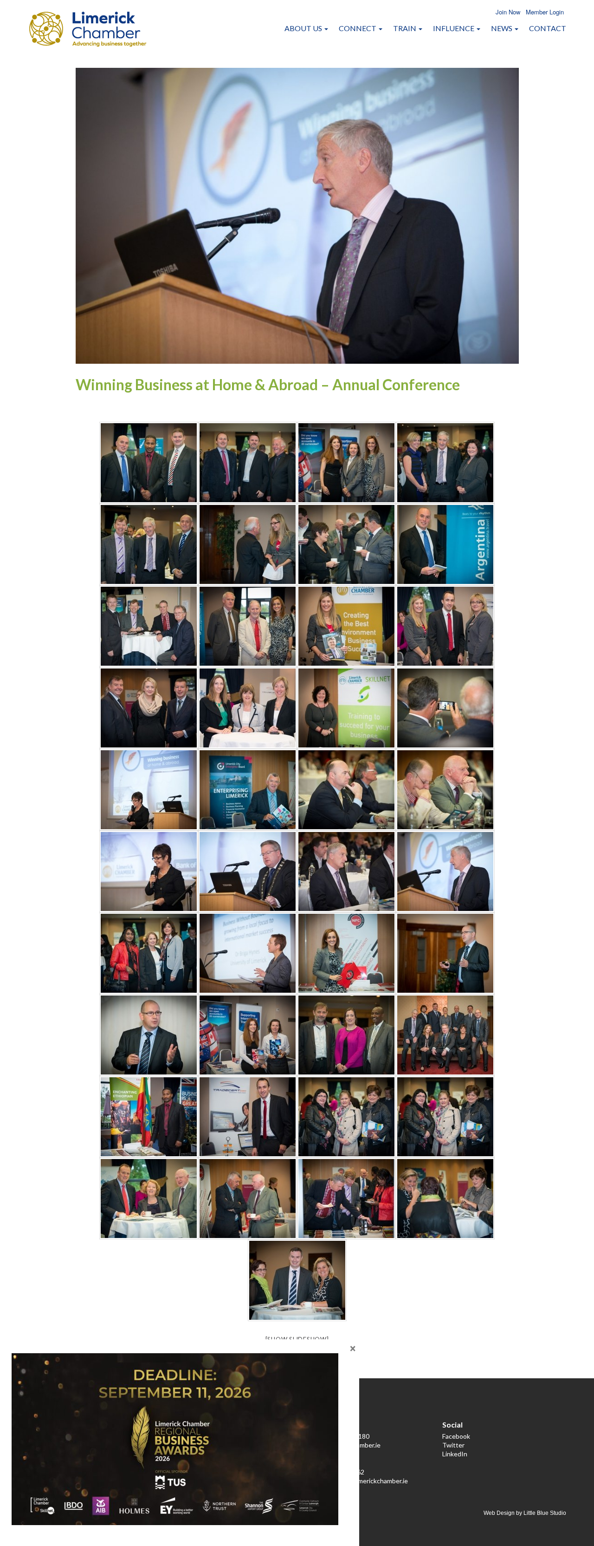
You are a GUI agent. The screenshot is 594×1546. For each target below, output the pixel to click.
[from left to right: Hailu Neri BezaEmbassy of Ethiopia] (149, 1116)
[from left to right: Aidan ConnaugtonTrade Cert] (248, 1116)
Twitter (453, 1445)
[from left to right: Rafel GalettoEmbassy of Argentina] (445, 544)
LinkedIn (454, 1454)
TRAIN (405, 28)
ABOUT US (303, 28)
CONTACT (547, 28)
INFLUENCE (454, 28)
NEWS (502, 28)
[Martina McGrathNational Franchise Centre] (346, 953)
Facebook (456, 1436)
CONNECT (358, 28)
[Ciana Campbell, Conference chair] (149, 789)
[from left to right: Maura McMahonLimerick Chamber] (346, 626)
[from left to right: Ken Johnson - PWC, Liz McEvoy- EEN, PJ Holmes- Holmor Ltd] (149, 1198)
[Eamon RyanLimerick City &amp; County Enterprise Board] (248, 789)
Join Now (508, 11)
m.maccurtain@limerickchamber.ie (359, 1481)
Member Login (545, 11)
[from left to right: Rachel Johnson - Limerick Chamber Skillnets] (346, 707)
